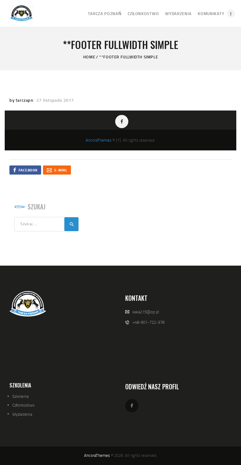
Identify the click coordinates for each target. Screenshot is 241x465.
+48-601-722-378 (148, 322)
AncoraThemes (98, 140)
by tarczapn (22, 100)
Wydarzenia (22, 414)
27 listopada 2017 (55, 100)
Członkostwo (23, 405)
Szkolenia (20, 396)
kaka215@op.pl (145, 312)
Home (89, 57)
